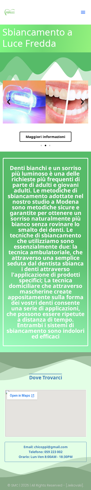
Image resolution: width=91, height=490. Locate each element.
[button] (83, 12)
